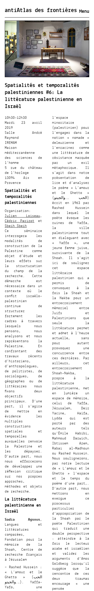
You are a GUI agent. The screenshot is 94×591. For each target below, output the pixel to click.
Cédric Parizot (19, 221)
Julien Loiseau (22, 216)
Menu (84, 11)
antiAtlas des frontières (41, 10)
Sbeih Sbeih (16, 226)
